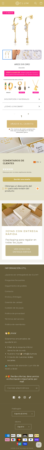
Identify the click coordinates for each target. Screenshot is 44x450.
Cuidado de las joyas (14, 308)
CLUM (17, 448)
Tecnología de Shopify (26, 448)
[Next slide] (38, 54)
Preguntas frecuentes (15, 280)
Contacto (9, 291)
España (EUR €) (20, 414)
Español (21, 427)
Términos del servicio (14, 319)
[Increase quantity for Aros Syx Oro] (28, 114)
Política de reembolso (15, 324)
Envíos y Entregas (13, 297)
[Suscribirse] (36, 388)
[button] (3, 3)
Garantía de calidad (13, 302)
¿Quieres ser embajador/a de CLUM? (21, 275)
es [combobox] (37, 162)
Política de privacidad (14, 313)
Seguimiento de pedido (16, 286)
